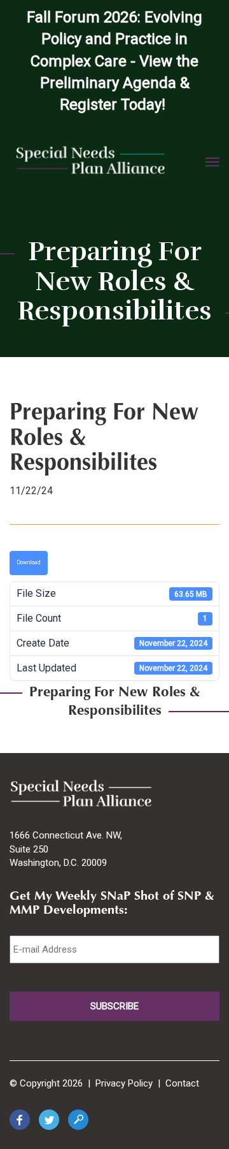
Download (29, 562)
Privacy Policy (124, 1083)
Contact (182, 1083)
